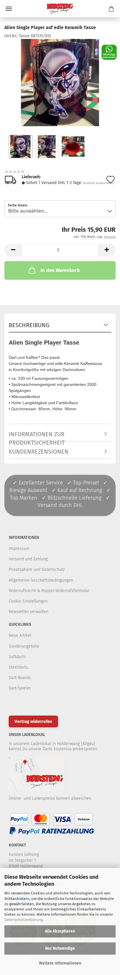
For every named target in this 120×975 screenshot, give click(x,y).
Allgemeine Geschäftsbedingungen (41, 580)
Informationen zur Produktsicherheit (37, 436)
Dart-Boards (20, 677)
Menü (8, 8)
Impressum (19, 548)
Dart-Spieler (20, 688)
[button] (13, 250)
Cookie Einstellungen (28, 601)
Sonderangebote (24, 646)
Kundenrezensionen (38, 451)
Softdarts (17, 656)
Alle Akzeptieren (60, 931)
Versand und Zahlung (28, 559)
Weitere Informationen (60, 963)
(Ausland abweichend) (98, 183)
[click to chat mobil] (109, 51)
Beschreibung (29, 325)
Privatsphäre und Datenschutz (37, 569)
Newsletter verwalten (28, 611)
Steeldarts (18, 667)
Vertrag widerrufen (33, 721)
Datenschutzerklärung (23, 919)
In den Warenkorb (60, 270)
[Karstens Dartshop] (60, 8)
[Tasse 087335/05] (60, 82)
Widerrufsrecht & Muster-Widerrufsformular (49, 590)
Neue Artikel (20, 635)
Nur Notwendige (60, 948)
